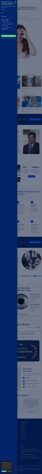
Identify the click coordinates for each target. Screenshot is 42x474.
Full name (3, 9)
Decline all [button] (9, 471)
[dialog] (7, 467)
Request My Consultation (8, 35)
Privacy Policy (3, 469)
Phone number (4, 16)
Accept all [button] (4, 471)
